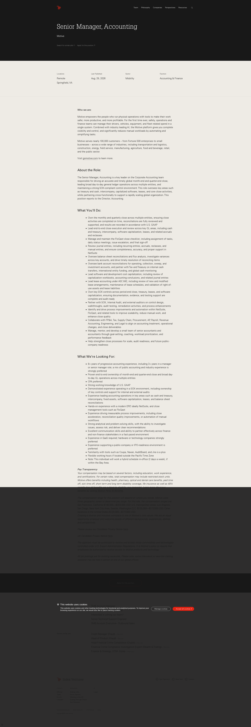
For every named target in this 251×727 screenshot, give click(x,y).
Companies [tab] (157, 7)
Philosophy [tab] (145, 7)
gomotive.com (90, 158)
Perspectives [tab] (170, 7)
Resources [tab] (182, 7)
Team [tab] (136, 7)
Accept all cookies (183, 609)
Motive (60, 36)
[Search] (192, 8)
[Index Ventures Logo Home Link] (59, 7)
